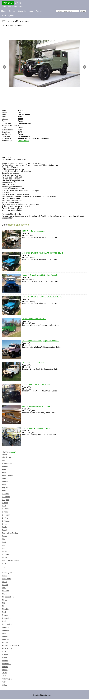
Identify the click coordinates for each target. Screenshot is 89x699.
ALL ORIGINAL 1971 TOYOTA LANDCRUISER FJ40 (42, 253)
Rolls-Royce (7, 648)
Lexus (4, 582)
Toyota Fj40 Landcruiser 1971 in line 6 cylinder (40, 275)
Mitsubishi (6, 609)
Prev (4, 67)
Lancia (4, 576)
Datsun (5, 512)
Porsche (5, 639)
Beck (4, 478)
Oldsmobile (6, 618)
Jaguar (4, 566)
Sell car (12, 11)
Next (84, 67)
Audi (4, 469)
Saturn (4, 658)
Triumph (5, 676)
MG (3, 603)
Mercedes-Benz (8, 597)
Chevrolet (6, 497)
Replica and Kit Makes (11, 645)
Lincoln (5, 585)
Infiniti (4, 557)
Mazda (4, 594)
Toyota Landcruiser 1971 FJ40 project (36, 384)
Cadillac (5, 494)
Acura (4, 454)
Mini (3, 606)
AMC (4, 460)
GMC (4, 548)
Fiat (3, 539)
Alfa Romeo (6, 457)
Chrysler (5, 500)
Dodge (4, 524)
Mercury (5, 600)
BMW (4, 484)
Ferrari (4, 536)
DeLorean (6, 515)
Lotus (4, 588)
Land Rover (6, 579)
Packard (5, 627)
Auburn (5, 466)
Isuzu (4, 563)
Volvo (4, 682)
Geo (3, 545)
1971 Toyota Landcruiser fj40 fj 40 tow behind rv (40, 341)
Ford (4, 542)
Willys (4, 685)
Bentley (5, 481)
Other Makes (7, 624)
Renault (5, 642)
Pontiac (5, 636)
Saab (4, 651)
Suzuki (4, 670)
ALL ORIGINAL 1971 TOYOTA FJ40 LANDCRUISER (42, 297)
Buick (4, 491)
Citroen (5, 503)
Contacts (22, 11)
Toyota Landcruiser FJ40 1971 (34, 319)
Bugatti (5, 488)
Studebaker (6, 664)
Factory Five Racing (10, 533)
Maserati (5, 591)
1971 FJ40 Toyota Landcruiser (34, 231)
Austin (4, 472)
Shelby (5, 661)
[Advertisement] (41, 33)
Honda (4, 551)
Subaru (5, 667)
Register (39, 11)
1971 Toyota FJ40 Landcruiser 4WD (36, 428)
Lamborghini (7, 573)
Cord (4, 506)
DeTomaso (6, 521)
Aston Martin (7, 463)
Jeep (4, 569)
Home (4, 11)
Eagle (4, 527)
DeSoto (5, 518)
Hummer (5, 554)
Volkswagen (7, 679)
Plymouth (5, 633)
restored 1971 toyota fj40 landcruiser (36, 406)
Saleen (5, 655)
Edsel (4, 530)
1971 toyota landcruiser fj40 (33, 362)
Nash (4, 612)
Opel (4, 621)
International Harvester (11, 560)
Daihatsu (5, 509)
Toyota (4, 673)
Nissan (5, 615)
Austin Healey (7, 475)
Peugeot (5, 630)
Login (31, 11)
